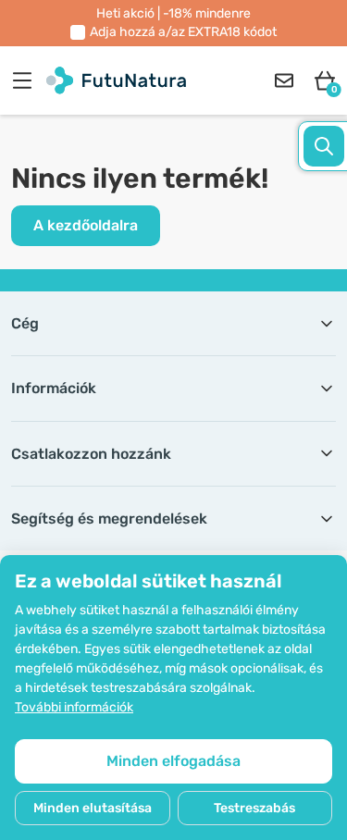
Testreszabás (254, 808)
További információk (74, 707)
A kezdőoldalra (85, 225)
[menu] (27, 80)
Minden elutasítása (92, 808)
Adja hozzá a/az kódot (183, 32)
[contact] (284, 80)
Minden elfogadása (173, 761)
